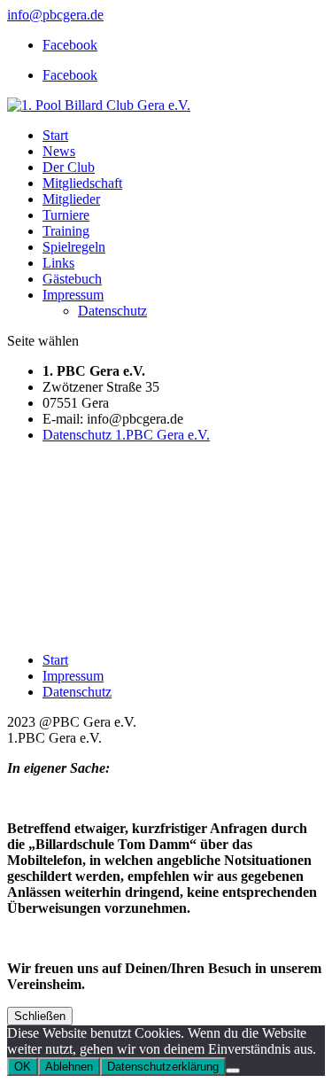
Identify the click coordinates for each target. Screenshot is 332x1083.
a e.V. (194, 434)
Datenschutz (112, 310)
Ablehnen (69, 1066)
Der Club (68, 167)
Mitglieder (71, 198)
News (58, 151)
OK (22, 1066)
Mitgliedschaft (82, 183)
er (172, 434)
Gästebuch (72, 278)
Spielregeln (73, 246)
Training (65, 230)
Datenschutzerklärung (163, 1066)
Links (58, 262)
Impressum (73, 294)
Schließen (40, 1016)
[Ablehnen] (233, 1070)
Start (55, 135)
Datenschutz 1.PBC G (104, 434)
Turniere (65, 214)
